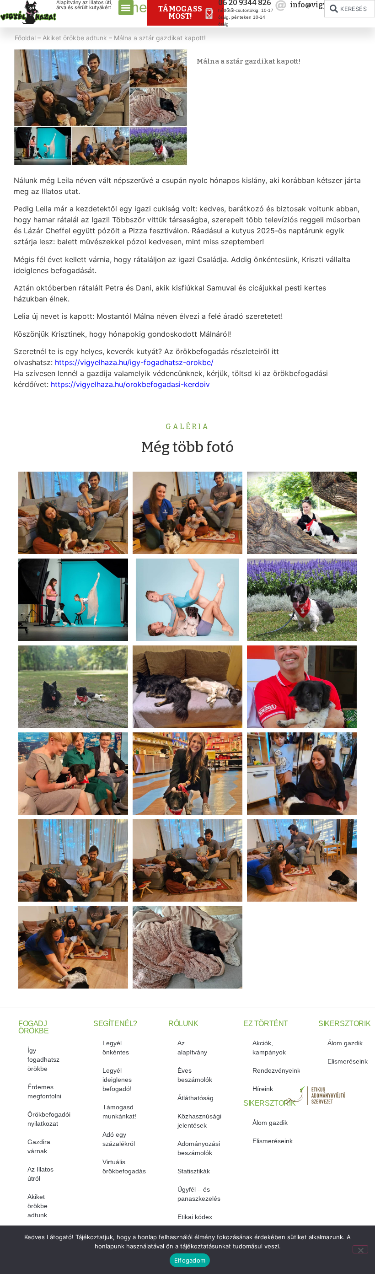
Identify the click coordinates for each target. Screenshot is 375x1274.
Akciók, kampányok (269, 1047)
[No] (360, 1249)
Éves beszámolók (194, 1075)
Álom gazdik (270, 1122)
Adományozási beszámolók (198, 1148)
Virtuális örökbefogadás (124, 1166)
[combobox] (349, 8)
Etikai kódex (194, 1216)
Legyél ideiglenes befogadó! (117, 1079)
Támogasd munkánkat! (119, 1111)
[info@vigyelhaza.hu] (280, 5)
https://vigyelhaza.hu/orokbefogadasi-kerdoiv (130, 384)
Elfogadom (189, 1260)
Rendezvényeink (276, 1070)
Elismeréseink (272, 1141)
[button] (126, 7)
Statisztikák (193, 1171)
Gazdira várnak (38, 1146)
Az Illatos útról (40, 1174)
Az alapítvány (192, 1047)
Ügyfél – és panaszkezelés (198, 1194)
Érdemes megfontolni (44, 1091)
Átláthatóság (195, 1098)
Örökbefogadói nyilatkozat (48, 1119)
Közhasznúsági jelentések (199, 1121)
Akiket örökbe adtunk (75, 38)
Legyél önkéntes (115, 1047)
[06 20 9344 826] (209, 13)
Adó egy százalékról (118, 1139)
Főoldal (25, 38)
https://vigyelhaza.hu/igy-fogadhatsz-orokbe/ (134, 362)
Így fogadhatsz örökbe (43, 1059)
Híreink (262, 1088)
